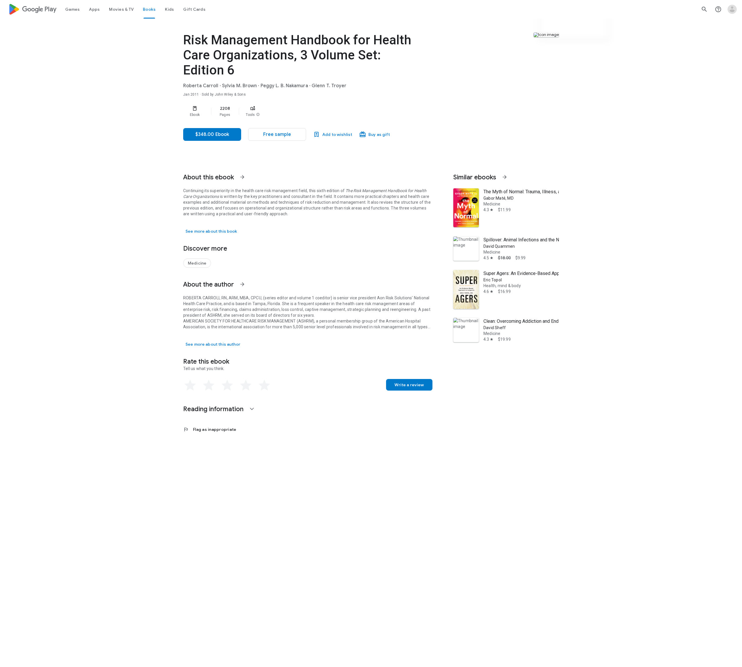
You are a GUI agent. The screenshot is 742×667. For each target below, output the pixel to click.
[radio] (190, 385)
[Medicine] (197, 263)
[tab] (72, 9)
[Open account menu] (732, 9)
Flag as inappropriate (209, 429)
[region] (299, 111)
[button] (258, 115)
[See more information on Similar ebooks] (505, 177)
